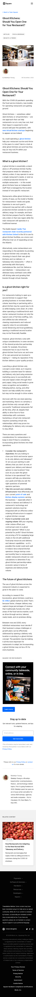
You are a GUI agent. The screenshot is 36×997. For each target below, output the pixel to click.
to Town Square (11, 12)
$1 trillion (6, 601)
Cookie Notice (18, 983)
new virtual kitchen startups (13, 130)
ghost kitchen (25, 139)
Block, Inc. (18, 990)
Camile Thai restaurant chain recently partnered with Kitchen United (16, 231)
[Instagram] (33, 929)
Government (18, 980)
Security (18, 977)
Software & (17, 882)
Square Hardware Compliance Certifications (18, 986)
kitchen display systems (15, 497)
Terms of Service (18, 970)
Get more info (18, 739)
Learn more (9, 709)
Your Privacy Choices (18, 967)
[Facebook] (30, 929)
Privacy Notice (18, 973)
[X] (27, 929)
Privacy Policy (7, 749)
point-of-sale (21, 494)
